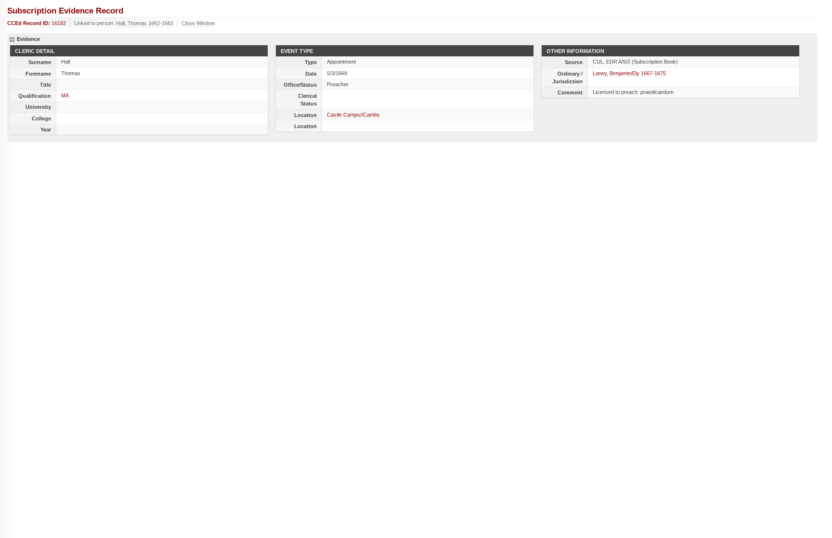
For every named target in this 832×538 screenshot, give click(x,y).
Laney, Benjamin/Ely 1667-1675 (629, 73)
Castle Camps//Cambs (353, 115)
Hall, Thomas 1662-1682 (144, 23)
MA (65, 95)
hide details (12, 39)
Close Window (198, 23)
